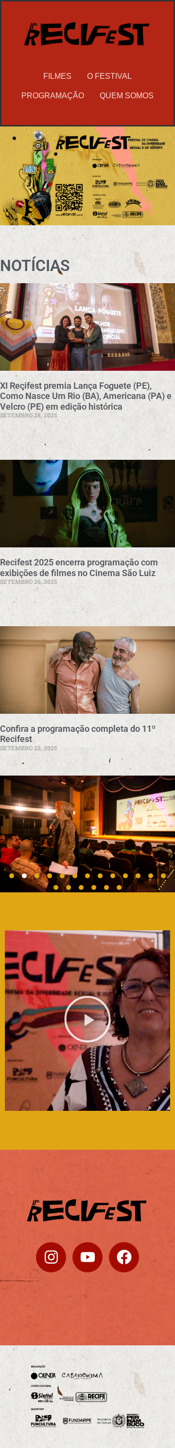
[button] (11, 875)
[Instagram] (51, 1257)
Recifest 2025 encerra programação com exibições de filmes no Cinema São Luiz (79, 567)
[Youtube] (87, 1257)
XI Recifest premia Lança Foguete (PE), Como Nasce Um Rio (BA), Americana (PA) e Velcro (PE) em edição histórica (86, 396)
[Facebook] (124, 1257)
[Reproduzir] (87, 1020)
